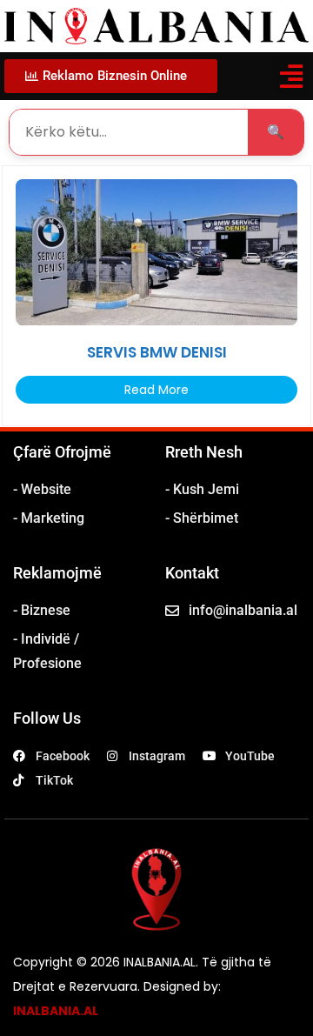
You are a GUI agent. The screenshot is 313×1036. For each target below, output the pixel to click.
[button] (291, 76)
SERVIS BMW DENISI (157, 352)
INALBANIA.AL (55, 1010)
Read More (156, 389)
